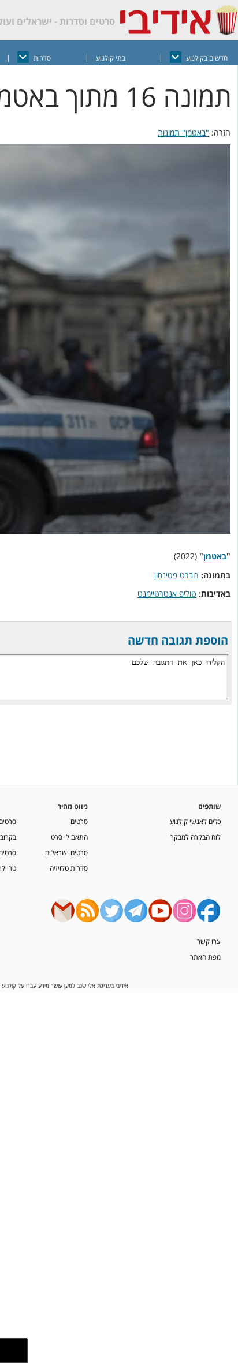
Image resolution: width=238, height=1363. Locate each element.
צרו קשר (209, 941)
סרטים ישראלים (66, 852)
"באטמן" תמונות (183, 132)
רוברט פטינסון (176, 575)
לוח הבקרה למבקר (195, 836)
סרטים (79, 821)
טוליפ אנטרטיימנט (166, 593)
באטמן (214, 556)
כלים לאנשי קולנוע (195, 821)
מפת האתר (205, 956)
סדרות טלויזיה (69, 868)
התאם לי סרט (69, 836)
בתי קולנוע (110, 58)
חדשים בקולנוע (207, 58)
